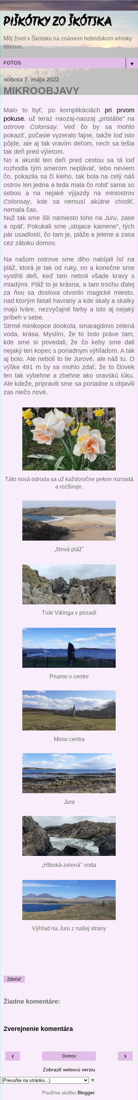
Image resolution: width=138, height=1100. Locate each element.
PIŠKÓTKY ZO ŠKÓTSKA (58, 22)
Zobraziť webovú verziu (69, 1069)
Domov (69, 1056)
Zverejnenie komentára (38, 1028)
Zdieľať (14, 979)
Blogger (85, 1092)
